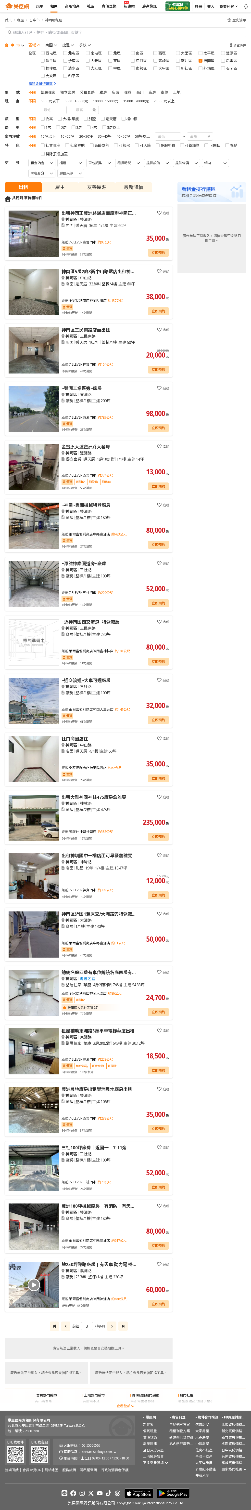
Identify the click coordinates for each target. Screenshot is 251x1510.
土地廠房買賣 (153, 1456)
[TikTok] (109, 1493)
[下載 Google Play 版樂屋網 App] (173, 1493)
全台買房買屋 (153, 1450)
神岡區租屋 (53, 20)
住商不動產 (204, 1450)
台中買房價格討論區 (234, 1450)
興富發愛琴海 (188, 1408)
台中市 (34, 20)
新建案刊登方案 (181, 1437)
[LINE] (64, 1493)
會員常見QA (32, 1470)
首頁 (8, 20)
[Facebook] (73, 1493)
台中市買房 (43, 1401)
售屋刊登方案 (179, 1424)
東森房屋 (202, 1437)
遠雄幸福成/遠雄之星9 (195, 1401)
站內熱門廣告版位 (181, 1443)
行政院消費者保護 (114, 1470)
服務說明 (69, 1470)
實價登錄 (150, 1437)
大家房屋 (202, 1431)
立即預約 (158, 252)
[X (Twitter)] (91, 1493)
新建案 (148, 1424)
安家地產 (202, 1475)
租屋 (20, 20)
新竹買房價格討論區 (234, 1437)
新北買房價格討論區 (234, 1431)
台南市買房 (43, 1408)
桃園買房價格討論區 (234, 1443)
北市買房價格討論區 (234, 1424)
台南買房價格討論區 (234, 1456)
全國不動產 (204, 1456)
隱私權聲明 (88, 1470)
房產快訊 (150, 1443)
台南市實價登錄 (142, 1408)
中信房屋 (202, 1443)
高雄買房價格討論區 (234, 1462)
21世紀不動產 (205, 1469)
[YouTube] (100, 1493)
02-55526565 (91, 1445)
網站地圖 (51, 1470)
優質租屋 (150, 1431)
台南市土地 (91, 1401)
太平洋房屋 (204, 1462)
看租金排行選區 (41, 83)
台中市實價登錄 (142, 1401)
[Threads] (117, 1493)
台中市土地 (91, 1408)
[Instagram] (82, 1493)
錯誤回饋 (12, 1470)
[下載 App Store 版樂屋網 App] (139, 1493)
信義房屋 (202, 1424)
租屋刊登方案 (179, 1431)
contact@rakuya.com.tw (99, 1451)
